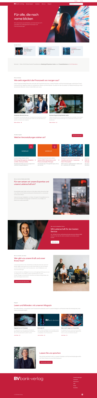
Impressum (75, 379)
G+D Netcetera (73, 64)
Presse (74, 385)
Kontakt (81, 1)
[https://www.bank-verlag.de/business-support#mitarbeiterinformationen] (49, 53)
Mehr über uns (55, 242)
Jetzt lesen (16, 335)
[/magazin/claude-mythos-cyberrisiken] (25, 53)
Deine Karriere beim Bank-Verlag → (22, 281)
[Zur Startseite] (19, 4)
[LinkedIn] (82, 394)
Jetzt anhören (40, 335)
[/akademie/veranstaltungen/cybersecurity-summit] (72, 52)
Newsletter (75, 387)
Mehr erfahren (17, 122)
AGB (74, 383)
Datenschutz (76, 381)
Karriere (76, 1)
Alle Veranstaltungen (77, 135)
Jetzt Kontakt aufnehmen (46, 362)
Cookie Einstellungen (77, 377)
